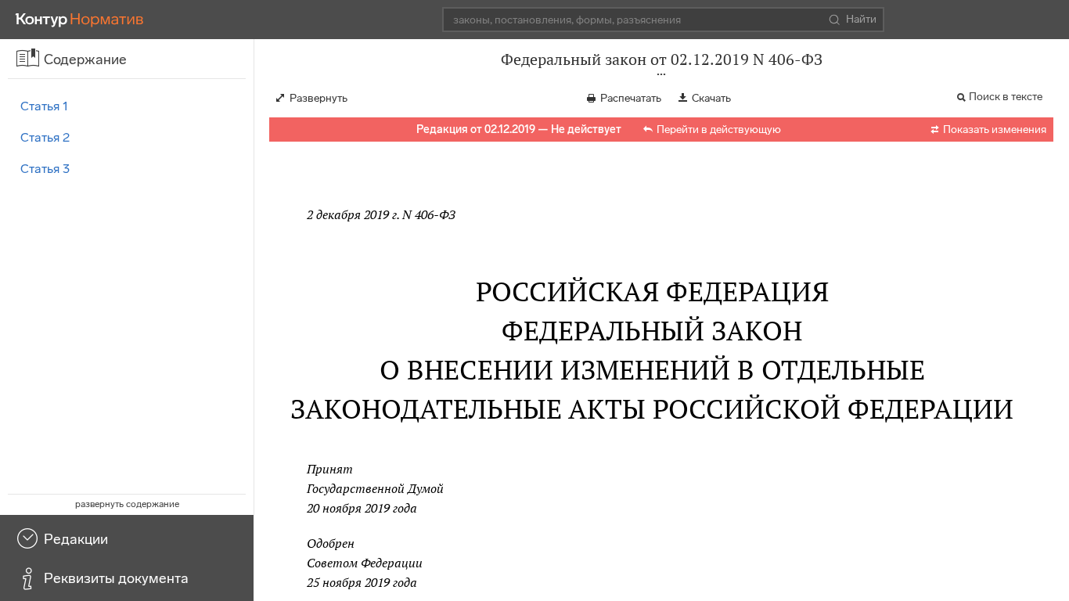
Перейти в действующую (719, 129)
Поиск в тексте (1005, 96)
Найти (861, 19)
